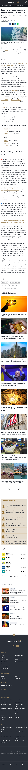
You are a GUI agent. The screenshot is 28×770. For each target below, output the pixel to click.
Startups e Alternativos (6, 685)
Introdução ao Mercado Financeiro (20, 737)
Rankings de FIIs (18, 702)
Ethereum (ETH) (16, 100)
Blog (2, 692)
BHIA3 (6, 129)
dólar (6, 50)
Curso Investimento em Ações (6, 728)
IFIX (4, 107)
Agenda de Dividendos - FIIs (20, 709)
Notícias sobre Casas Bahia (9, 288)
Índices (16, 659)
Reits (16, 676)
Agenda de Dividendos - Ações (6, 709)
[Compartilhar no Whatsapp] (18, 24)
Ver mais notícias (13, 490)
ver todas (13, 576)
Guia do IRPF (17, 717)
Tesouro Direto (4, 659)
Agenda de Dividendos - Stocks (6, 714)
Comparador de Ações (6, 704)
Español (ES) (17, 763)
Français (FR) (24, 763)
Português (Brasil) (4, 763)
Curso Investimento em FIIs (21, 727)
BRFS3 (6, 134)
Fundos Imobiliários (19, 655)
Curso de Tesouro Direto (6, 736)
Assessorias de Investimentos (4, 667)
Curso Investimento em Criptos (6, 733)
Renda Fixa (3, 664)
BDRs (16, 657)
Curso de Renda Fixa (19, 731)
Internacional (14, 285)
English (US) (11, 763)
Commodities (17, 678)
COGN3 (6, 131)
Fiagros (3, 657)
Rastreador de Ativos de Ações (20, 705)
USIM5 (6, 146)
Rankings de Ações (5, 702)
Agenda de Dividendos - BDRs (6, 718)
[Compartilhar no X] (12, 24)
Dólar (4, 285)
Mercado (5, 282)
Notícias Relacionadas (8, 293)
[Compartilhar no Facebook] (10, 24)
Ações (2, 655)
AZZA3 (6, 141)
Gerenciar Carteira (19, 700)
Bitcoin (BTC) (4, 100)
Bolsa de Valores (16, 282)
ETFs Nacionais (4, 661)
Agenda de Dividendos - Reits (20, 714)
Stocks (2, 676)
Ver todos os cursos (19, 740)
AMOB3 (6, 143)
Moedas (3, 678)
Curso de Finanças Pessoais (5, 741)
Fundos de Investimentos (20, 664)
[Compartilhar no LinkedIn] (15, 24)
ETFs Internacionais (19, 661)
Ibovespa (14, 90)
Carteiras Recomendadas (7, 700)
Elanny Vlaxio (5, 21)
